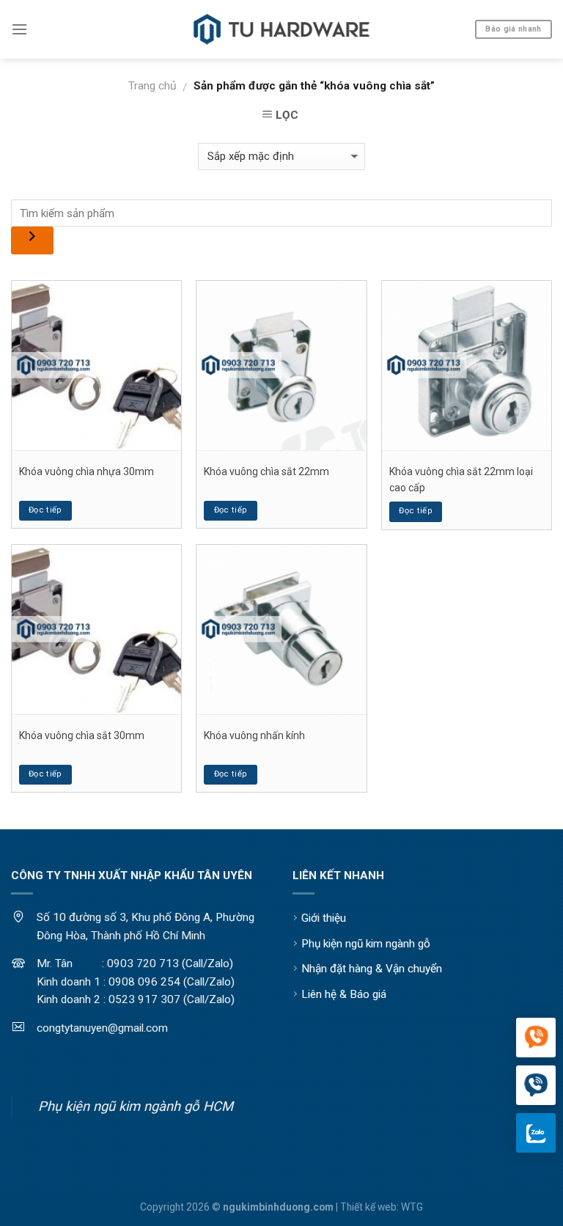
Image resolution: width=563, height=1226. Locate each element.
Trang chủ (152, 85)
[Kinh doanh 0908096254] (536, 1038)
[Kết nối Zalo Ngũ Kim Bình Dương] (536, 1133)
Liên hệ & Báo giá (343, 994)
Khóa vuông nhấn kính (254, 735)
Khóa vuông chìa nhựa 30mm (86, 471)
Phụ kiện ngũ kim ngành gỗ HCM (135, 1106)
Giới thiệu (323, 918)
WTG (412, 1207)
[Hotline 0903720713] (536, 1086)
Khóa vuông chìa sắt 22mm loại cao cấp (461, 479)
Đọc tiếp (45, 510)
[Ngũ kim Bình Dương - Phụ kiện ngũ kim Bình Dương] (281, 29)
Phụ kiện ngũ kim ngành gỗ (365, 943)
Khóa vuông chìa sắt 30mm (81, 735)
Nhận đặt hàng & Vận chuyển (371, 968)
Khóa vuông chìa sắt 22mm (266, 471)
